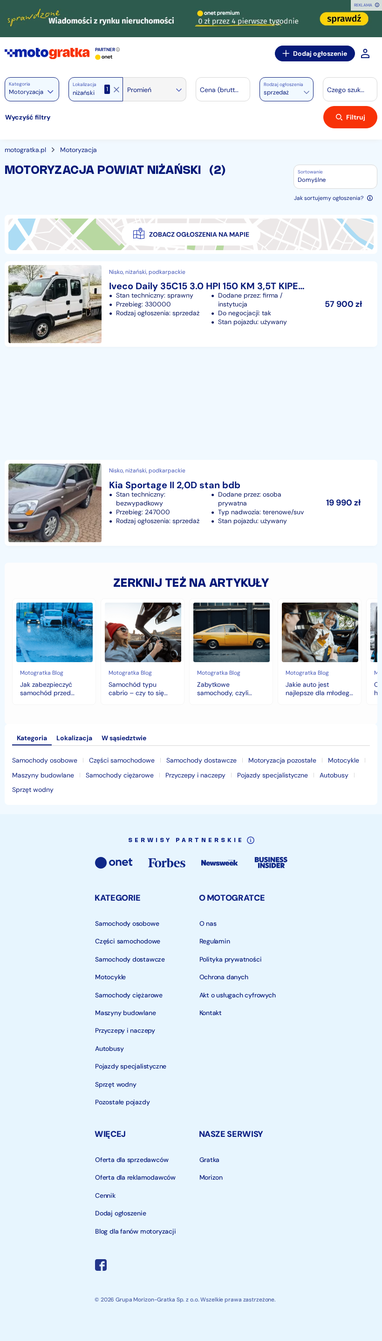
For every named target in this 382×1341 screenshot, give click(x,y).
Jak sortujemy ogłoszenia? (328, 198)
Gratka (209, 1159)
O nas (207, 923)
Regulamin (214, 941)
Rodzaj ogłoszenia (283, 84)
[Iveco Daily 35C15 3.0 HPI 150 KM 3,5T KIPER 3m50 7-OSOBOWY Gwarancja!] (191, 304)
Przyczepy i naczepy (195, 775)
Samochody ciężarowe (120, 775)
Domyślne (312, 180)
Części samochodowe (122, 760)
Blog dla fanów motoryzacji (135, 1231)
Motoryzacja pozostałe (282, 760)
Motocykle (343, 760)
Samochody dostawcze (201, 760)
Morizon (211, 1177)
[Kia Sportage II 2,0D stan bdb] (191, 502)
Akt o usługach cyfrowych (237, 994)
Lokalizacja (84, 84)
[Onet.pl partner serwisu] (104, 57)
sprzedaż (276, 92)
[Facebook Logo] (101, 1266)
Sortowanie (310, 172)
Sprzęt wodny (33, 789)
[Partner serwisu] (191, 19)
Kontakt (210, 1013)
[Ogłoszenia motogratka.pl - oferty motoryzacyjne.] (47, 53)
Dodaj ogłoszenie (320, 53)
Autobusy (334, 775)
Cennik (105, 1195)
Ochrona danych (223, 977)
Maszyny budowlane (43, 775)
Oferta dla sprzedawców (131, 1159)
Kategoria (19, 84)
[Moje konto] (365, 53)
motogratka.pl (25, 149)
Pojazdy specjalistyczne (272, 775)
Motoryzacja (78, 149)
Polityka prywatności (230, 959)
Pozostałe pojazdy (122, 1102)
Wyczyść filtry (27, 117)
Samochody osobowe (44, 760)
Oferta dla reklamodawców (135, 1177)
